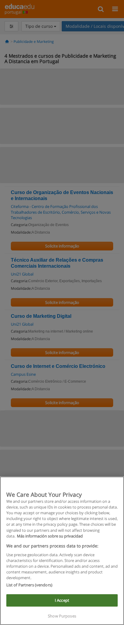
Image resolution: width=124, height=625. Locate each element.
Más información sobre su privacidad (50, 536)
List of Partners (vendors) (29, 585)
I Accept (62, 600)
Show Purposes (62, 616)
